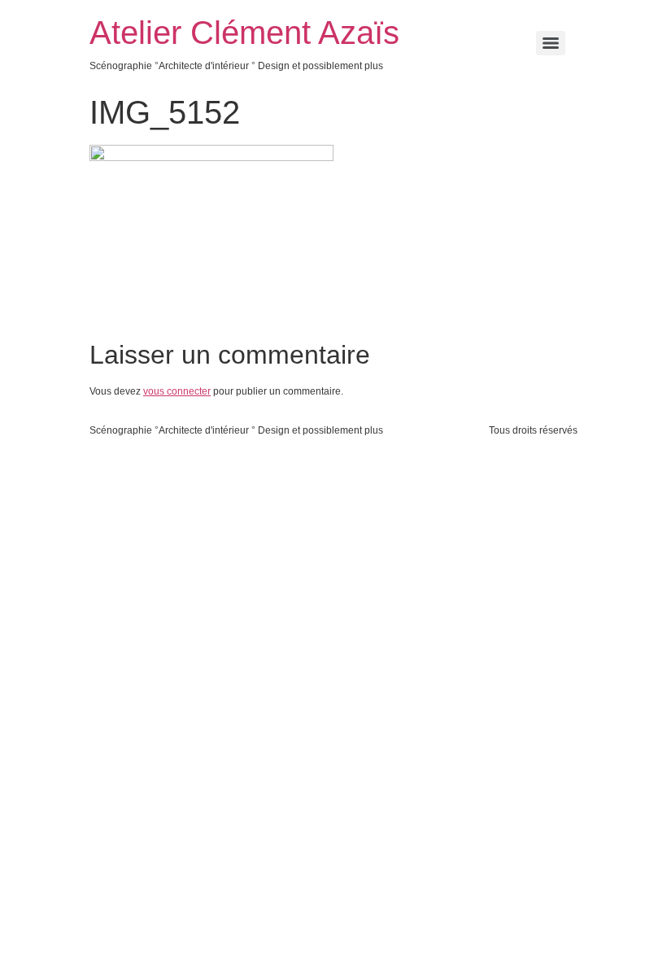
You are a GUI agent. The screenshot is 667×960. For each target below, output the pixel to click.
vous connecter (177, 391)
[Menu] (550, 43)
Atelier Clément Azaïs (244, 32)
